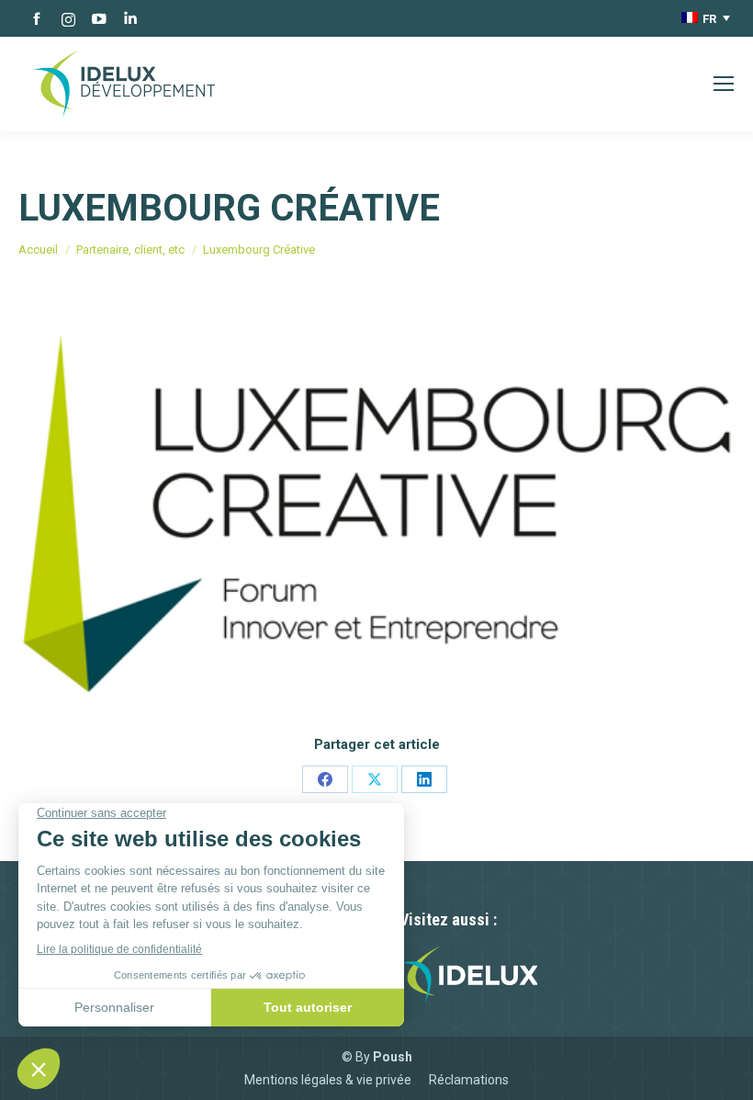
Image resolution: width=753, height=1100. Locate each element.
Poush (392, 1056)
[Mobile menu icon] (724, 84)
